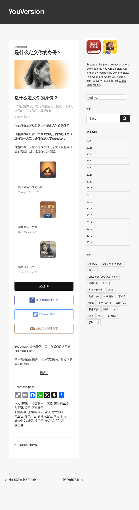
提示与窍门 (104, 302)
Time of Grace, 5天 (28, 272)
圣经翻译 (108, 296)
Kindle (92, 270)
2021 (89, 174)
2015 (89, 215)
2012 (89, 235)
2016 (89, 208)
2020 (89, 181)
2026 (89, 141)
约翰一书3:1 (22, 116)
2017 (89, 201)
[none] (106, 97)
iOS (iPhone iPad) (112, 263)
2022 (89, 168)
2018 (89, 195)
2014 (89, 222)
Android (93, 263)
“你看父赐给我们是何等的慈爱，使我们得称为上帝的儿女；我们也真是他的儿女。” (43, 108)
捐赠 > (44, 372)
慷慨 (91, 302)
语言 (100, 315)
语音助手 (113, 315)
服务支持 (94, 309)
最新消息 (24, 444)
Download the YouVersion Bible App (107, 68)
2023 (89, 161)
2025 (89, 147)
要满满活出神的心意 (30, 187)
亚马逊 (106, 283)
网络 (105, 309)
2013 (89, 228)
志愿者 (122, 296)
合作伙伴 (94, 296)
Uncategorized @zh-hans (103, 276)
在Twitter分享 (47, 314)
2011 (89, 242)
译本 (91, 315)
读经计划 (33, 444)
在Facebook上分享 (47, 299)
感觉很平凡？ (26, 267)
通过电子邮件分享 (47, 328)
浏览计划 (44, 286)
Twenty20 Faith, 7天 (28, 192)
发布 (110, 289)
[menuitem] (50, 403)
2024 (89, 154)
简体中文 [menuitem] (94, 97)
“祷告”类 (93, 283)
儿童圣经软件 (96, 289)
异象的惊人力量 (27, 227)
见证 (115, 309)
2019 (89, 188)
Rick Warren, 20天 (27, 232)
